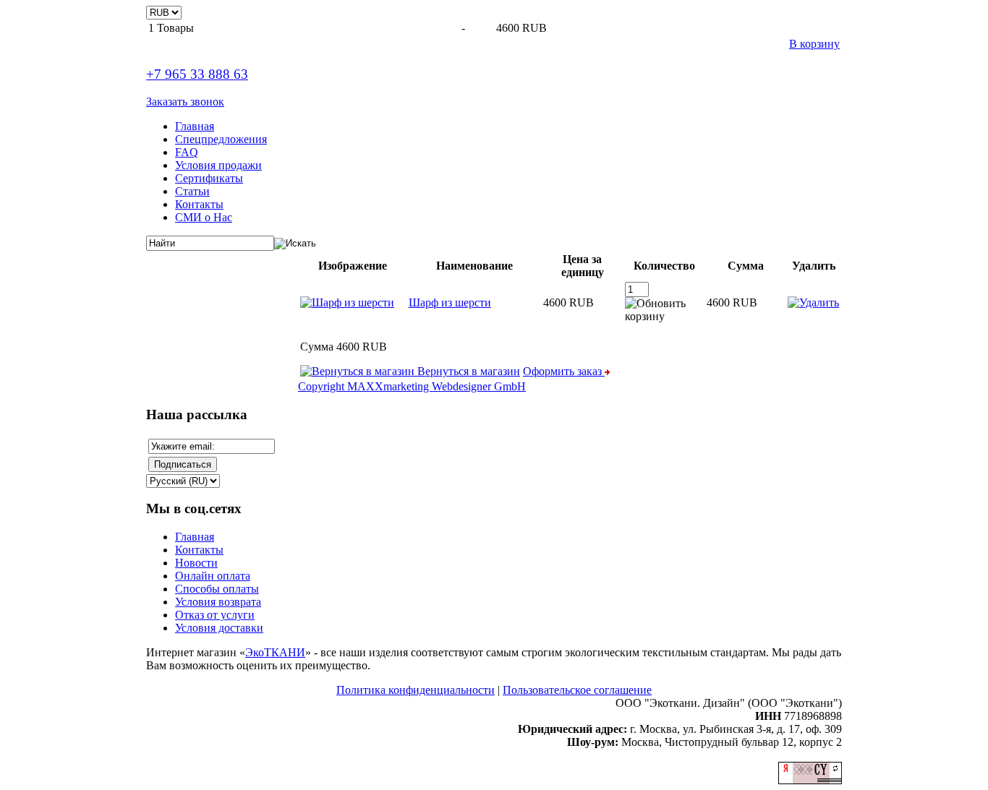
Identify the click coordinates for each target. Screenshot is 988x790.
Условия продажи (218, 165)
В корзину (814, 44)
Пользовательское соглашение (577, 690)
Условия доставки (219, 628)
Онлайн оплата (212, 576)
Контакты (199, 204)
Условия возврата (218, 602)
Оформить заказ (564, 371)
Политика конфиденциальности (415, 690)
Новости (196, 563)
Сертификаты (209, 178)
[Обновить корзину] (664, 310)
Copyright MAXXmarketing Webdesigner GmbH (412, 386)
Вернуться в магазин (467, 371)
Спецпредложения (221, 139)
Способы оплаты (217, 589)
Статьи (192, 191)
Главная (194, 126)
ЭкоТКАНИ (275, 652)
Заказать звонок (185, 101)
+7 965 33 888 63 (197, 74)
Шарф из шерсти (450, 302)
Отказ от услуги (215, 615)
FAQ (186, 152)
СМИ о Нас (203, 217)
